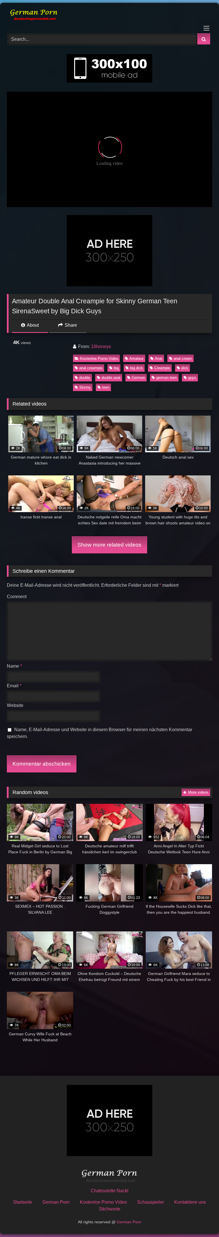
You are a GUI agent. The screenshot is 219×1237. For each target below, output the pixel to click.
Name (14, 666)
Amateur (136, 358)
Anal (158, 358)
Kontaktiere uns (190, 1202)
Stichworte (109, 1209)
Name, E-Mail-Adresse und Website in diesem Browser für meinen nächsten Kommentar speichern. (99, 733)
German (138, 377)
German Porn (56, 1202)
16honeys (101, 346)
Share (70, 325)
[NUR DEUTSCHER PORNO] (109, 16)
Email (14, 685)
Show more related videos (109, 545)
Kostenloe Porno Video (99, 358)
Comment (17, 596)
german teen (166, 377)
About (32, 325)
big (116, 368)
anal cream (183, 358)
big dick (136, 368)
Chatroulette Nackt (109, 1190)
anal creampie (90, 368)
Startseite (22, 1202)
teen (105, 387)
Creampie (162, 368)
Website (15, 705)
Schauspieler (150, 1202)
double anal (111, 377)
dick (184, 368)
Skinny (85, 387)
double (84, 377)
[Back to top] (201, 1220)
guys (192, 377)
